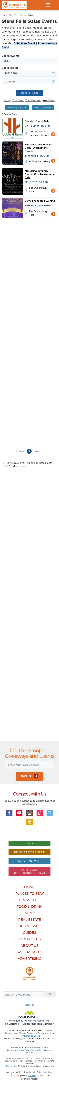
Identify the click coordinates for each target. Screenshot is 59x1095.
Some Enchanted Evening (40, 200)
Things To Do (29, 900)
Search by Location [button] (17, 107)
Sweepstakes (29, 952)
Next (37, 451)
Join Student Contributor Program (29, 871)
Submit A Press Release (29, 852)
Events (29, 913)
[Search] (50, 994)
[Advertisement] (29, 607)
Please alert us (11, 1066)
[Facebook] (9, 813)
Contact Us (29, 939)
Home (4, 15)
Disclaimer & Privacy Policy (18, 1050)
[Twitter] (50, 813)
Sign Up (26, 776)
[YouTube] (19, 813)
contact (32, 1075)
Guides (29, 933)
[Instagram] (29, 813)
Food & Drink (30, 907)
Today (7, 100)
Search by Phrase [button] (42, 107)
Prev (21, 451)
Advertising (29, 959)
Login (29, 843)
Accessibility (45, 1072)
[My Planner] (29, 822)
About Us (29, 946)
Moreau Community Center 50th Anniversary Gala (39, 174)
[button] (29, 61)
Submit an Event (24, 43)
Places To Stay (29, 894)
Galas (30, 15)
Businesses (29, 926)
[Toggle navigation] (48, 5)
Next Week (49, 100)
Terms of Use (36, 1050)
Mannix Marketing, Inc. (29, 1036)
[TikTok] (40, 813)
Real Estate (29, 920)
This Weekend (33, 100)
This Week (18, 100)
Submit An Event (29, 860)
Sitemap (29, 1004)
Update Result (29, 93)
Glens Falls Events (17, 15)
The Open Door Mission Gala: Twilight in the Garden (38, 147)
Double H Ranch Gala (37, 121)
